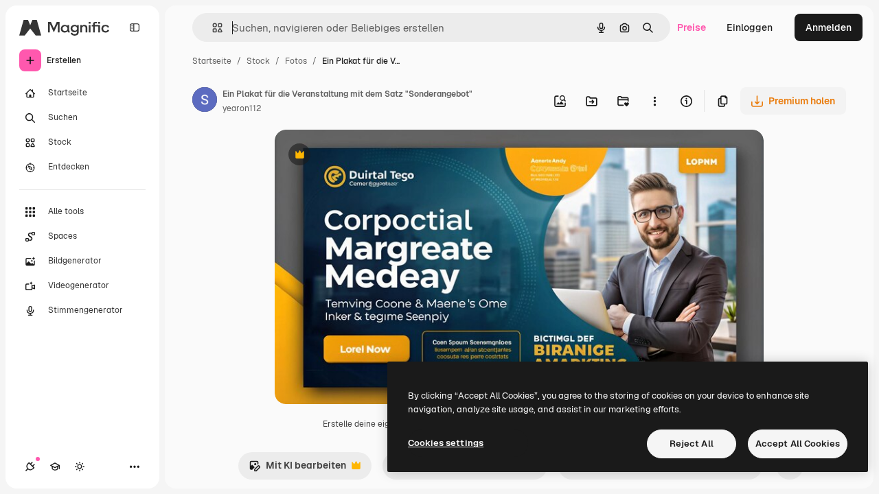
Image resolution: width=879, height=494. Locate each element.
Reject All (692, 443)
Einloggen (750, 27)
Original (362, 156)
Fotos (296, 61)
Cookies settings (445, 443)
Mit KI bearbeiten (297, 469)
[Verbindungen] (30, 467)
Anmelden (829, 27)
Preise (691, 27)
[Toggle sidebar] (135, 27)
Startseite (211, 61)
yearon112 (241, 108)
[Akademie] (55, 467)
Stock (258, 61)
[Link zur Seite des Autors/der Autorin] (204, 101)
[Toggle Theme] (80, 467)
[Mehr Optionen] (654, 101)
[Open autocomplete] (212, 28)
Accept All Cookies (797, 443)
